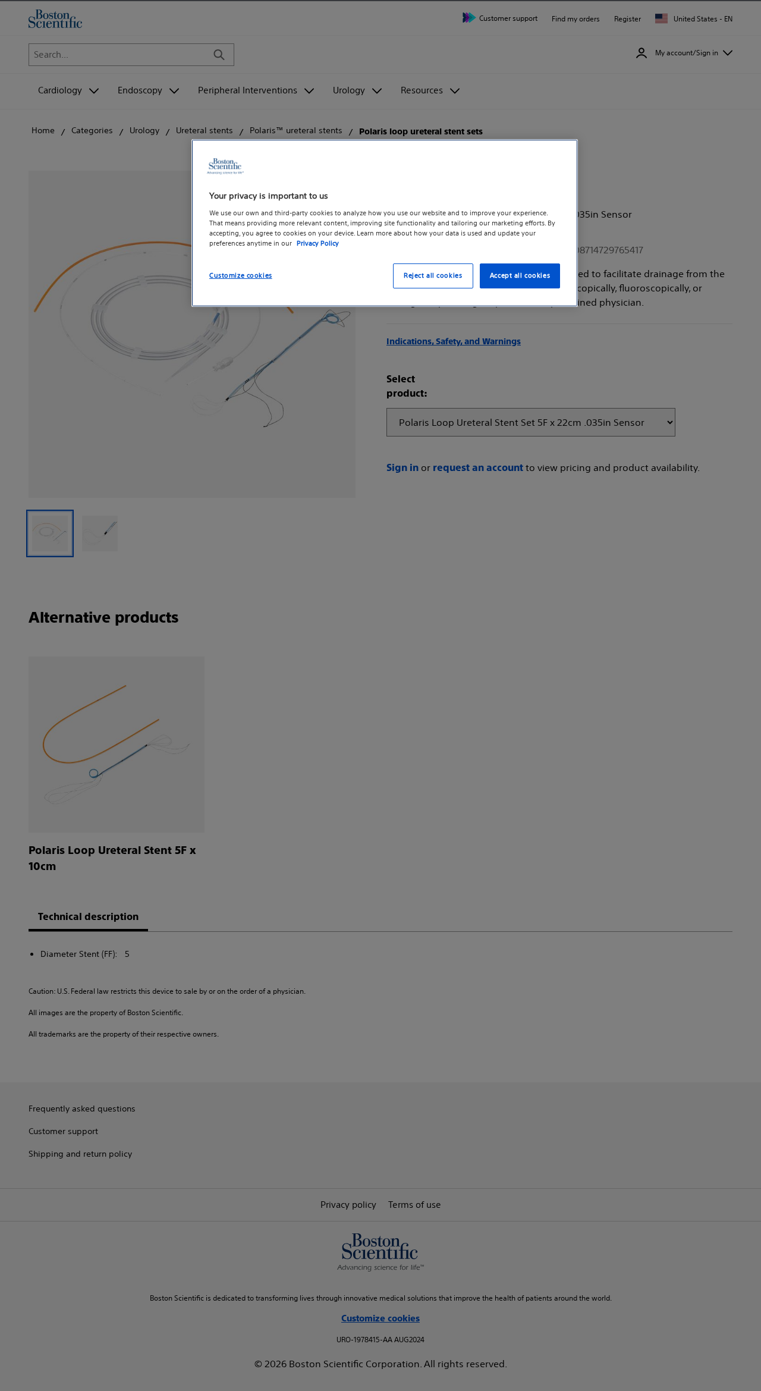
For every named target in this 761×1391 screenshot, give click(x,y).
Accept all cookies (520, 275)
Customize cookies (240, 275)
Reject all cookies (433, 275)
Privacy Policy (318, 243)
